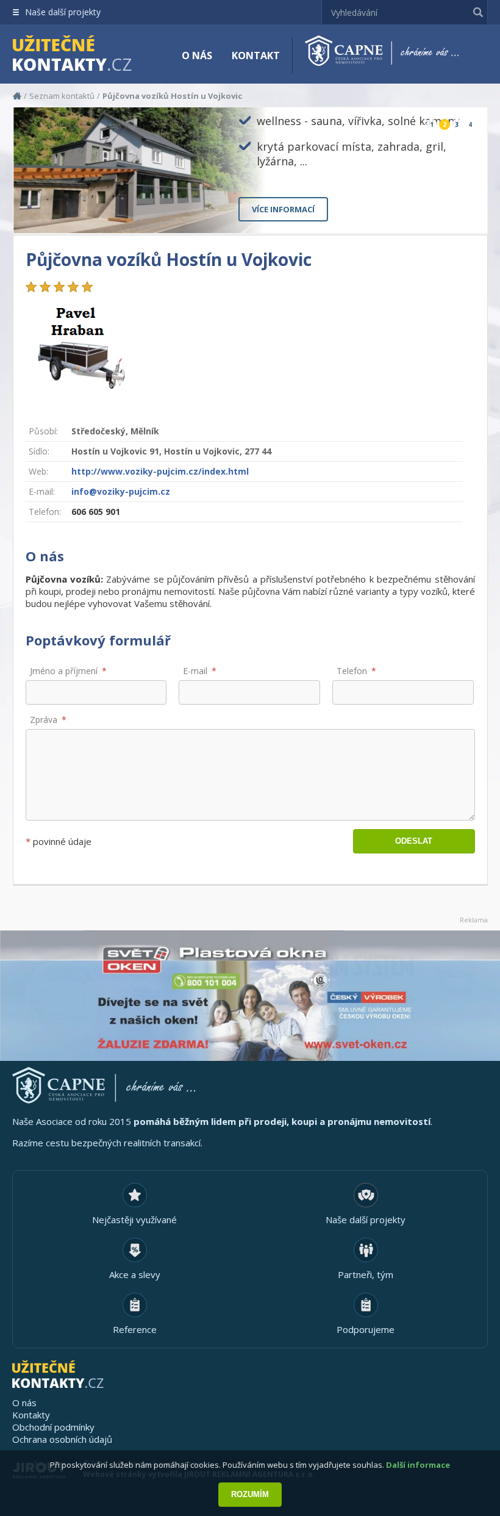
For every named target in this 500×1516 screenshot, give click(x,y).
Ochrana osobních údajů (62, 1439)
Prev (449, 213)
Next (468, 213)
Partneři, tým (365, 1274)
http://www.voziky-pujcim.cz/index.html (160, 471)
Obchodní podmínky (53, 1427)
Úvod (17, 96)
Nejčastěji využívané (134, 1219)
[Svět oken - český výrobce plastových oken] (250, 995)
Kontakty (31, 1415)
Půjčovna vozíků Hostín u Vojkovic (172, 96)
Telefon (352, 671)
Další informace (418, 1464)
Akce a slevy (134, 1274)
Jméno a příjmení (64, 671)
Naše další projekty (63, 12)
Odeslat (413, 841)
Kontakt (256, 55)
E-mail (195, 671)
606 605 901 (95, 511)
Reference (135, 1329)
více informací (283, 209)
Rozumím (250, 1494)
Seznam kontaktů (62, 96)
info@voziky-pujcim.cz (120, 491)
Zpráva (43, 719)
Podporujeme (366, 1329)
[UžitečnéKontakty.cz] (89, 55)
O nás (197, 55)
